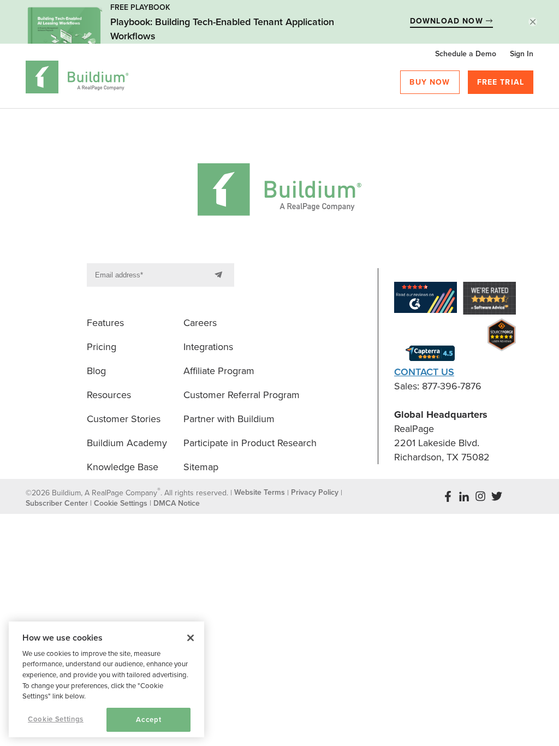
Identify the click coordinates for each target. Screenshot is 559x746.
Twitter (497, 496)
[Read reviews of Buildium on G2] (425, 299)
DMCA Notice (176, 503)
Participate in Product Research (250, 443)
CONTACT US (424, 372)
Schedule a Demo (465, 53)
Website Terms (259, 492)
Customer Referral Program (241, 395)
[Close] (191, 638)
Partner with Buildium (229, 419)
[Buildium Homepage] (77, 79)
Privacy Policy (314, 492)
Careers (200, 323)
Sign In (521, 53)
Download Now (448, 21)
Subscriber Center (57, 503)
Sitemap (200, 467)
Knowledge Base (122, 467)
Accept (148, 719)
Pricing (101, 347)
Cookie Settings (56, 719)
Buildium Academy (127, 443)
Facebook (448, 496)
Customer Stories (123, 419)
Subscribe (220, 275)
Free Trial (501, 82)
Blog (96, 371)
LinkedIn (464, 496)
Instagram (480, 496)
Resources (109, 395)
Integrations (208, 347)
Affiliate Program (218, 371)
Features (105, 323)
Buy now (429, 82)
